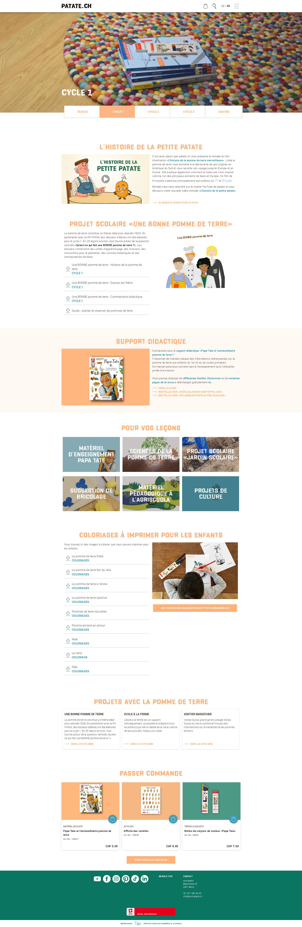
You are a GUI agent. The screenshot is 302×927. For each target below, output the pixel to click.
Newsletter (165, 876)
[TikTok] (135, 881)
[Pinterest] (126, 881)
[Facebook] (107, 881)
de (223, 6)
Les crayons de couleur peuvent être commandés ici (195, 608)
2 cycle (227, 180)
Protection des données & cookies (163, 923)
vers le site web (82, 744)
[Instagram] (116, 881)
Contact (188, 876)
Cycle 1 (118, 112)
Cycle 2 (153, 112)
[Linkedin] (144, 881)
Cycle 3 (188, 112)
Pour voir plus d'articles (151, 859)
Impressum (126, 923)
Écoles (83, 112)
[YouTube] (97, 881)
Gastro (223, 112)
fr (228, 6)
